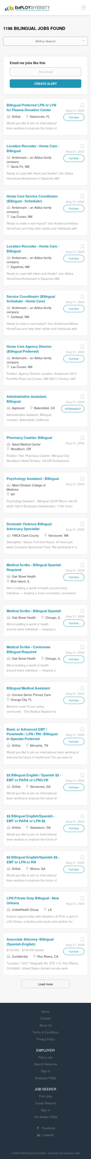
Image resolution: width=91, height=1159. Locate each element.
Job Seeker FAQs (45, 1117)
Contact (45, 1018)
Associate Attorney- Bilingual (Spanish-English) (30, 941)
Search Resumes (45, 1064)
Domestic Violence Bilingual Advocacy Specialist (29, 526)
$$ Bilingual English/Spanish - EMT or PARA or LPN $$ (31, 818)
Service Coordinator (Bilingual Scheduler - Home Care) (31, 299)
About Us (45, 1025)
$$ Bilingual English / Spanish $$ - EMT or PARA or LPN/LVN (34, 777)
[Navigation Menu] (83, 7)
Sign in (45, 1071)
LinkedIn (48, 1135)
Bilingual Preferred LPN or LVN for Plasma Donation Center (31, 107)
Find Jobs (45, 1096)
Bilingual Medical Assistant (28, 688)
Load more (45, 984)
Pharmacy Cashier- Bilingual (29, 437)
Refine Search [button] (46, 41)
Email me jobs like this (27, 63)
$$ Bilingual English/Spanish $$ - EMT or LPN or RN (33, 859)
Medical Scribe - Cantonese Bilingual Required (28, 649)
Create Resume (45, 1103)
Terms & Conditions (45, 1032)
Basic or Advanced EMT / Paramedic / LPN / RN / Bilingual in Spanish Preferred (32, 734)
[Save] (82, 106)
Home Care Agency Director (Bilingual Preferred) (29, 349)
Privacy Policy (45, 1039)
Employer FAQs (45, 1078)
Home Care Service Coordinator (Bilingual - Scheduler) (32, 198)
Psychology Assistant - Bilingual (33, 478)
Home (45, 1011)
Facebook (48, 1128)
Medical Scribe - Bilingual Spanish (34, 610)
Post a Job (46, 1057)
